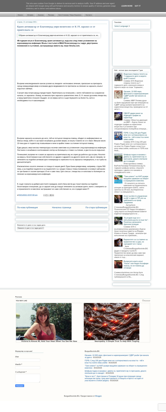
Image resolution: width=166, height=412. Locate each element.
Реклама (51, 15)
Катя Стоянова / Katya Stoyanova (69, 15)
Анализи (41, 15)
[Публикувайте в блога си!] (46, 195)
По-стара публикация (96, 207)
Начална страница (61, 207)
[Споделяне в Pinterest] (53, 195)
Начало (20, 15)
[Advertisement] (62, 65)
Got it (138, 6)
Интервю (30, 15)
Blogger (98, 396)
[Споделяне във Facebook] (51, 195)
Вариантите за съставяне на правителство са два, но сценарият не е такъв (136, 242)
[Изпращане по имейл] (44, 195)
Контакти (89, 15)
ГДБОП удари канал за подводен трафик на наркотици (133, 115)
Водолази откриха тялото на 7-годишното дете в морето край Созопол (135, 76)
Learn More (126, 6)
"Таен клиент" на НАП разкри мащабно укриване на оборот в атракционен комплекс (136, 178)
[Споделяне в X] (49, 195)
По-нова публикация (27, 207)
